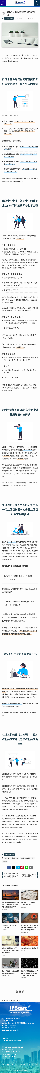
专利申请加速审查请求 (27, 858)
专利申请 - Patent (7, 1049)
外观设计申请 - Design (9, 1054)
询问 (36, 1064)
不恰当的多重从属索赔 (11, 858)
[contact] (20, 991)
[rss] (16, 991)
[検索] (23, 991)
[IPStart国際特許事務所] (20, 3)
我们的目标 (13, 1064)
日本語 (11, 1040)
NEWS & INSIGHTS (20, 1066)
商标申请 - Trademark (9, 1056)
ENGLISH (5, 1040)
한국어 (19, 1040)
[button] (9, 867)
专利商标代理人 (22, 1064)
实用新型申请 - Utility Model (11, 1052)
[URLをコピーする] (31, 867)
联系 (32, 1064)
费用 (28, 1064)
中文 (14, 1040)
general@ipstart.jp (12, 1030)
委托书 (5, 861)
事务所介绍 (6, 1064)
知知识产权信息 (9, 18)
